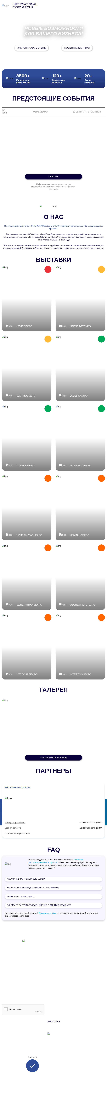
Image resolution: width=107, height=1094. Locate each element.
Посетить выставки (77, 48)
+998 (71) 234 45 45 (13, 828)
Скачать (53, 176)
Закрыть (32, 1058)
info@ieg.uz (62, 940)
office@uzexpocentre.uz (15, 823)
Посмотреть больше (53, 757)
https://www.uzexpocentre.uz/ (17, 833)
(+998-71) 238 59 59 (68, 936)
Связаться (53, 1021)
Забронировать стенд (31, 48)
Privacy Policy (60, 956)
